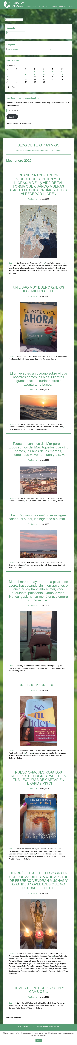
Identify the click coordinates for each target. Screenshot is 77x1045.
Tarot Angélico (14, 971)
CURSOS (52, 7)
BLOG (71, 7)
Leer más (43, 1035)
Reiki (17, 270)
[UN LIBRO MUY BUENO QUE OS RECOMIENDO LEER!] (38, 326)
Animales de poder (55, 953)
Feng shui (41, 356)
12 (62, 74)
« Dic (8, 87)
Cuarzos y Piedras (46, 956)
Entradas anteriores (13, 1017)
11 (53, 74)
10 (44, 74)
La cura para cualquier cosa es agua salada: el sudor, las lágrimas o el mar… (39, 517)
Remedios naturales (27, 270)
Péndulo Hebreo (15, 966)
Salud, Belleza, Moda (44, 270)
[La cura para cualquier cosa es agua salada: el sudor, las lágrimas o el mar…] (38, 543)
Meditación (39, 268)
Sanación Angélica (16, 968)
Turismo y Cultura (49, 359)
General (16, 268)
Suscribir (12, 117)
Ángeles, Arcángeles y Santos (36, 848)
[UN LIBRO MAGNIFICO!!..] (38, 720)
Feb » (14, 87)
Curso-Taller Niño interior (18, 265)
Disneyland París (34, 265)
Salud (61, 426)
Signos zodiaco (29, 968)
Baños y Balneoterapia (25, 424)
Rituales (55, 426)
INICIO (21, 7)
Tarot (58, 856)
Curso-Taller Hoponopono (54, 263)
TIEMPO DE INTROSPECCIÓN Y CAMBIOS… (38, 989)
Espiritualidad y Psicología (52, 265)
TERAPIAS (42, 7)
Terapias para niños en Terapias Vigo (34, 971)
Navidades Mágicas (52, 268)
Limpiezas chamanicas (17, 854)
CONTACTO (62, 7)
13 (7, 77)
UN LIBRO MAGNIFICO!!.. (38, 684)
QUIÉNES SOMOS (31, 7)
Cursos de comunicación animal (33, 958)
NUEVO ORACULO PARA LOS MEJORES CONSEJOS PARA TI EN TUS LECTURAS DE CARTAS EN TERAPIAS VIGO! (38, 778)
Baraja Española (54, 848)
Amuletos (20, 848)
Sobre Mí (56, 270)
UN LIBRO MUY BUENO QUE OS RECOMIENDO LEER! (38, 289)
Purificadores (30, 426)
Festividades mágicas (17, 753)
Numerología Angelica (58, 963)
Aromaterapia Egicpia (17, 956)
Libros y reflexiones (27, 268)
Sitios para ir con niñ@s (45, 968)
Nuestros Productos (41, 963)
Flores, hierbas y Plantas (18, 668)
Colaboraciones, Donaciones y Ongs (30, 263)
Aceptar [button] (39, 1040)
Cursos (17, 958)
